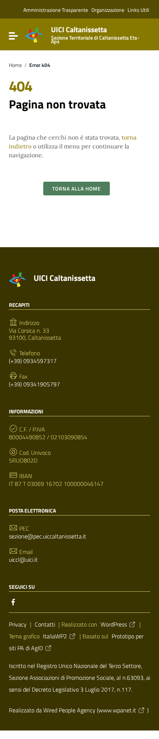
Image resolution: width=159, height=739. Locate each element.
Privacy (18, 624)
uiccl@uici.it (23, 559)
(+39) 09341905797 (34, 384)
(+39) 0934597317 (33, 361)
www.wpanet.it (117, 710)
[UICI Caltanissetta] (34, 34)
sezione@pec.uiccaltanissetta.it (47, 536)
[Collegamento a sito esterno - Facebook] (13, 601)
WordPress (114, 624)
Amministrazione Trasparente (55, 10)
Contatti (45, 624)
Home (15, 65)
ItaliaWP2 (55, 636)
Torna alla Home (76, 188)
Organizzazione (107, 10)
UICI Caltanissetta (95, 33)
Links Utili (138, 10)
